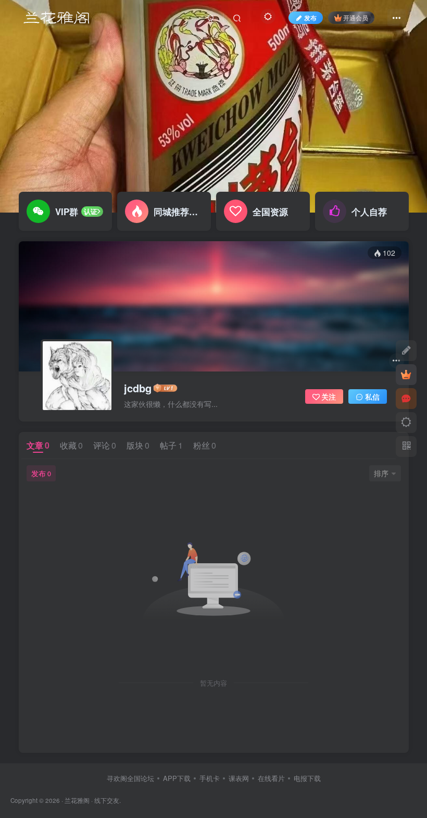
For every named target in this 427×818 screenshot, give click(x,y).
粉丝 (204, 445)
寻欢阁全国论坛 (130, 778)
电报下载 (307, 778)
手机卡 (209, 778)
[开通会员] (406, 374)
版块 (138, 445)
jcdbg (138, 388)
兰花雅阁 (77, 800)
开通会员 (355, 17)
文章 (38, 445)
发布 (41, 473)
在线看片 (271, 778)
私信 (372, 396)
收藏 (71, 445)
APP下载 (177, 778)
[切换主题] (406, 422)
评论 (104, 445)
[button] (409, 207)
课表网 (239, 778)
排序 (381, 473)
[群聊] (406, 398)
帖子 (171, 445)
